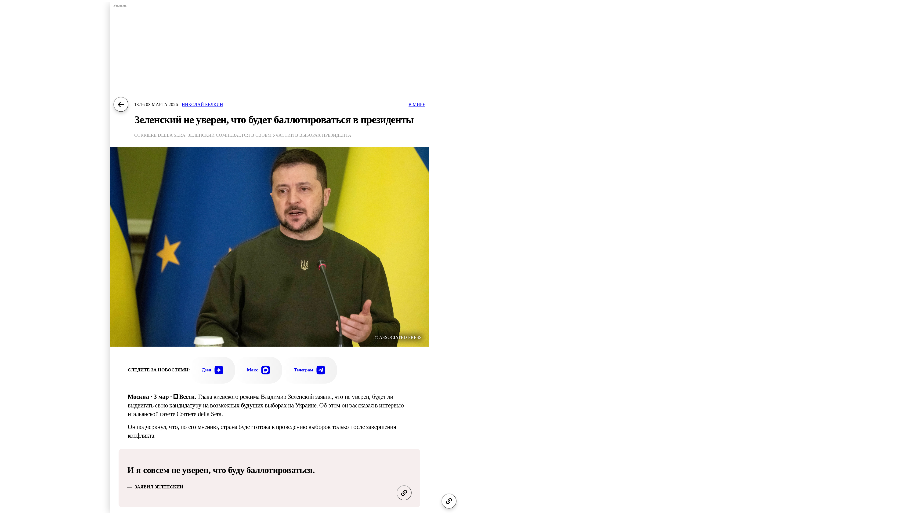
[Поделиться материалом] (449, 501)
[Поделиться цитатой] (404, 492)
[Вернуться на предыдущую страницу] (120, 104)
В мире (417, 104)
